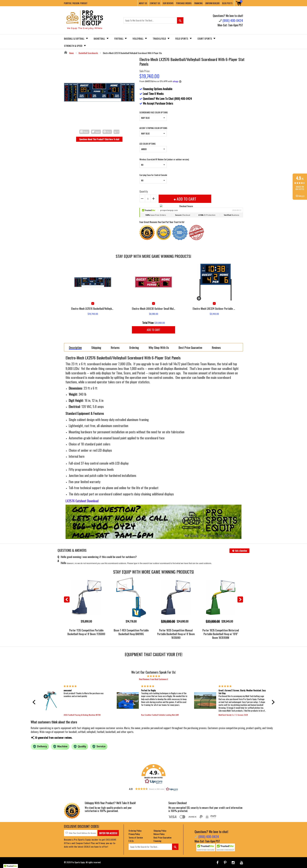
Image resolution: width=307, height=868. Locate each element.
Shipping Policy (160, 830)
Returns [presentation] (115, 347)
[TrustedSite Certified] (205, 847)
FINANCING (198, 3)
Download (92, 500)
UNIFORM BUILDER (212, 3)
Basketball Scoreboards (88, 53)
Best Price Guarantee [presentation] (190, 347)
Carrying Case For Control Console (153, 175)
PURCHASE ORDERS (184, 3)
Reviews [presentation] (216, 347)
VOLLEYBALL (138, 38)
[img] (153, 676)
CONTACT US (155, 3)
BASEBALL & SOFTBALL (74, 38)
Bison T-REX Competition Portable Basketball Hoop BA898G (131, 632)
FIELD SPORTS (182, 38)
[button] (34, 702)
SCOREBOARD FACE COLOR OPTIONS (153, 112)
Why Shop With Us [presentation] (159, 347)
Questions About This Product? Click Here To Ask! (99, 139)
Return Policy (159, 834)
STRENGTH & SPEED (73, 45)
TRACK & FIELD (159, 38)
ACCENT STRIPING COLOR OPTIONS (153, 128)
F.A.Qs (131, 840)
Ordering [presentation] (134, 347)
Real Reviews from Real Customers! (153, 679)
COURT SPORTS (205, 38)
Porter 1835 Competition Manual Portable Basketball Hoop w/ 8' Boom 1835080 (176, 634)
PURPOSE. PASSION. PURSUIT (75, 3)
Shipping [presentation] (96, 347)
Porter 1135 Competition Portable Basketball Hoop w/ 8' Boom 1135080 (86, 632)
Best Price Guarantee (162, 837)
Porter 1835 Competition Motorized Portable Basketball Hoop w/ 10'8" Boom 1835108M (220, 634)
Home (71, 53)
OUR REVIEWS (168, 3)
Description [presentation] (75, 348)
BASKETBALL (100, 38)
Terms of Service (136, 837)
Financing (157, 840)
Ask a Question (241, 550)
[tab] (75, 347)
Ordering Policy (135, 830)
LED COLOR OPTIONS (147, 143)
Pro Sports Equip (78, 862)
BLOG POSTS (227, 3)
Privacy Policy (134, 834)
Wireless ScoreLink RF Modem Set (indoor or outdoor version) (164, 159)
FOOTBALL (119, 38)
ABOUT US (143, 3)
